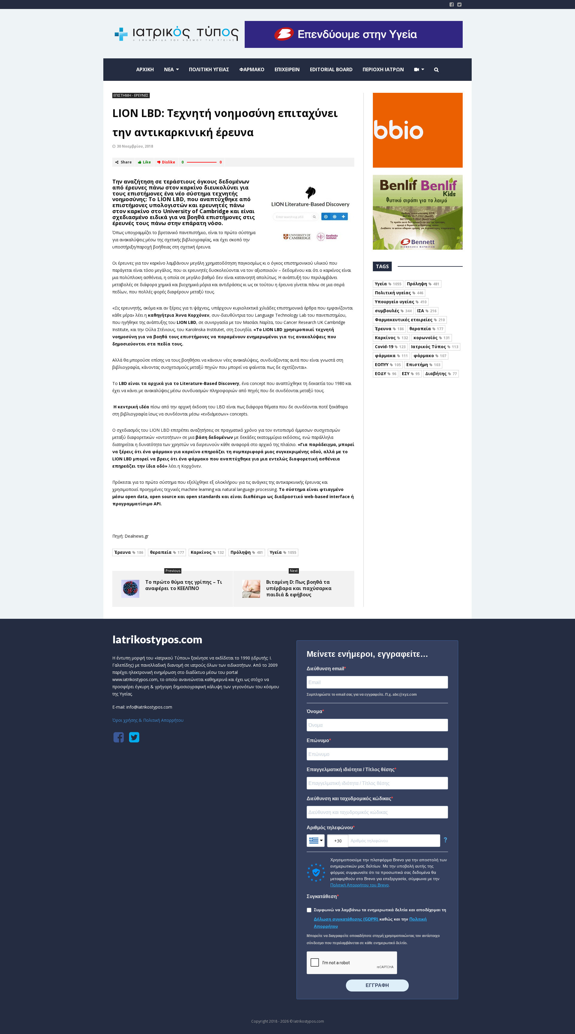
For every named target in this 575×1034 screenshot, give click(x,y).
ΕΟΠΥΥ (388, 364)
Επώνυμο (318, 740)
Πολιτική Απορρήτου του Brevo (359, 885)
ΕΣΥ (411, 373)
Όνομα (314, 711)
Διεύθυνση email (325, 668)
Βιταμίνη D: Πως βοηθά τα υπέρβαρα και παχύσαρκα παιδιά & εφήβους (299, 588)
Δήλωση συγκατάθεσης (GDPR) (346, 919)
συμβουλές (393, 310)
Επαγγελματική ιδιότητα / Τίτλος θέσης (350, 769)
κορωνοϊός (432, 337)
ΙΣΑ (426, 310)
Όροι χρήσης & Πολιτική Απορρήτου (148, 720)
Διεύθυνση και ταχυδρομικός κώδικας (349, 798)
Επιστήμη (423, 364)
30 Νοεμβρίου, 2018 (135, 146)
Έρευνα (128, 552)
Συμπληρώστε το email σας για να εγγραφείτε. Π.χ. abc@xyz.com (362, 694)
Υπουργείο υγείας (400, 301)
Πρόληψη (247, 552)
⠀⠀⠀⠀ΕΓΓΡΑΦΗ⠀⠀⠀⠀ (377, 985)
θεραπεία (167, 552)
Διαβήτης (441, 373)
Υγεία (283, 552)
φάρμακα (391, 355)
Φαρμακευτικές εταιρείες (410, 319)
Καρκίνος (207, 552)
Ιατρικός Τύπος (434, 346)
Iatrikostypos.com (157, 639)
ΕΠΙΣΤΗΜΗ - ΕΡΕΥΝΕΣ (131, 95)
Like (147, 162)
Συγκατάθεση (322, 896)
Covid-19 (390, 346)
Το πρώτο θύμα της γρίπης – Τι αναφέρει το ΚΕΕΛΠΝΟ (183, 585)
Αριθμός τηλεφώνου (330, 827)
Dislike (168, 162)
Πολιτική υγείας (399, 292)
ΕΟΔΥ (385, 373)
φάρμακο (430, 355)
